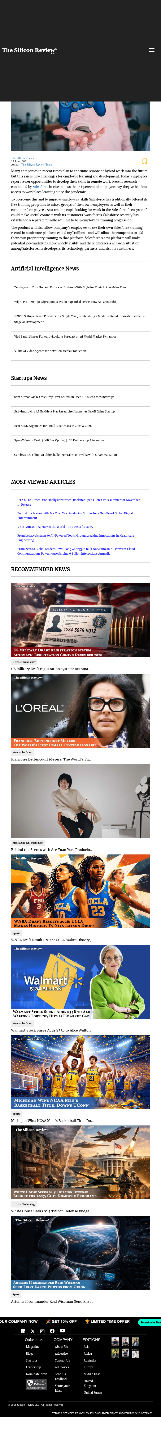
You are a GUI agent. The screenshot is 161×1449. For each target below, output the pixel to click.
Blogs (29, 1353)
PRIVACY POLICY (84, 1413)
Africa (88, 1353)
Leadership (33, 1367)
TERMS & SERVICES (63, 1413)
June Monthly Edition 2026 (135, 1353)
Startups (31, 1360)
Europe (88, 1367)
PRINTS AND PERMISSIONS (125, 1413)
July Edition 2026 (115, 1353)
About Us (61, 1347)
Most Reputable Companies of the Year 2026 (125, 1353)
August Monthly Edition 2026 (115, 1341)
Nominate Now (36, 1374)
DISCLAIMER (102, 1413)
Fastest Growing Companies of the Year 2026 (135, 1341)
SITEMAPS (146, 1413)
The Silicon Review (23, 158)
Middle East (92, 1374)
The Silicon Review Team (36, 164)
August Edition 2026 (125, 1341)
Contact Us (62, 1360)
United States (93, 1393)
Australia (90, 1360)
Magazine (32, 1347)
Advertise (61, 1353)
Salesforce (40, 187)
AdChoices (62, 1367)
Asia (87, 1347)
